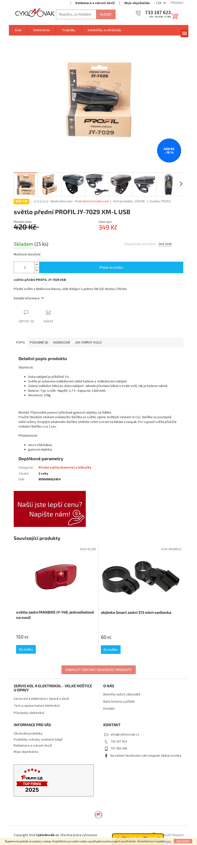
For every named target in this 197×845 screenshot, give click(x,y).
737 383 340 (119, 748)
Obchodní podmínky (28, 733)
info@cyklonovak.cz (125, 734)
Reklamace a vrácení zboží (95, 3)
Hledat (106, 14)
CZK (159, 3)
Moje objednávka (137, 3)
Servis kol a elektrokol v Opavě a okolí (41, 699)
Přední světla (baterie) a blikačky (64, 467)
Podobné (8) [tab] (39, 342)
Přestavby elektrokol (29, 713)
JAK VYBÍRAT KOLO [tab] (88, 342)
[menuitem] (18, 30)
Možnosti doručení (27, 254)
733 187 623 (119, 741)
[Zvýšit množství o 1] (36, 264)
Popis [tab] (20, 342)
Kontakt (109, 708)
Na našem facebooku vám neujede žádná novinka (146, 755)
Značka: (160, 201)
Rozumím (183, 841)
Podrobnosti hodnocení (92, 201)
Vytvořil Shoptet (172, 835)
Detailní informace (27, 298)
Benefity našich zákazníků (121, 694)
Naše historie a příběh (119, 702)
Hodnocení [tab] (61, 342)
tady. (168, 841)
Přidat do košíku (111, 267)
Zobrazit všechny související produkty (98, 670)
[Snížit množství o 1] (36, 270)
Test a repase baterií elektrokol (37, 706)
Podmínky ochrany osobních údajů (38, 739)
